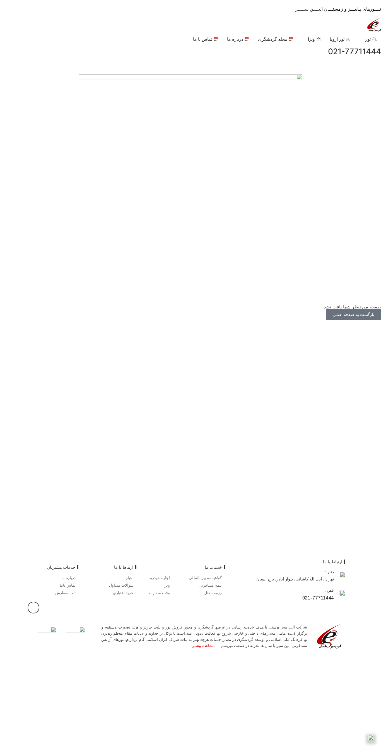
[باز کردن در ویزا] (304, 39)
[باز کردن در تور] (361, 39)
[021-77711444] (7, 52)
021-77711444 (354, 51)
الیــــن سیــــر (338, 9)
